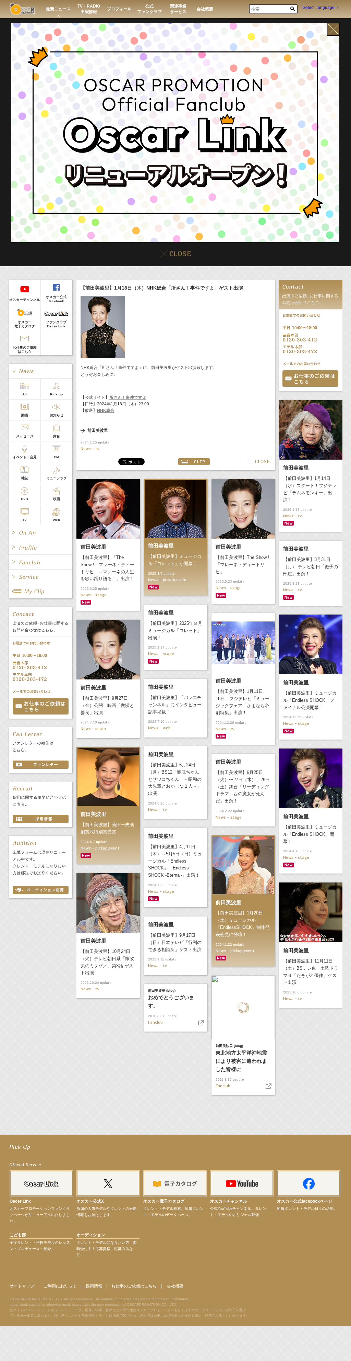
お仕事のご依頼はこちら (25, 349)
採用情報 (94, 1286)
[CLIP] (40, 591)
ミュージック (56, 478)
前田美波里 (97, 430)
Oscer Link (20, 1201)
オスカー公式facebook (56, 299)
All (24, 394)
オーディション (90, 1235)
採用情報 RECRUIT (41, 819)
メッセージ (24, 436)
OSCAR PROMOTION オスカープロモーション (22, 8)
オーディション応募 (41, 890)
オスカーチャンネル (24, 300)
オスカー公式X (90, 1201)
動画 (24, 415)
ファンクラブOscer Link (56, 324)
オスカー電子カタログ (24, 324)
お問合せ (310, 378)
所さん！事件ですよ (127, 397)
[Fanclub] (40, 562)
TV (24, 520)
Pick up (56, 394)
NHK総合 (105, 410)
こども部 (18, 1235)
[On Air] (40, 532)
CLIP (194, 461)
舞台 (56, 436)
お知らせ (56, 415)
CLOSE (259, 461)
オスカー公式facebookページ (304, 1201)
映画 (56, 499)
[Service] (40, 577)
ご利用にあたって (60, 1286)
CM (56, 457)
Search (293, 9)
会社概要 (175, 1286)
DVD (24, 499)
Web (56, 520)
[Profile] (40, 547)
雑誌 (24, 478)
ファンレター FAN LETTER (41, 765)
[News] (40, 371)
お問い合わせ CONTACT (41, 706)
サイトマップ (22, 1286)
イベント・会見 (25, 457)
